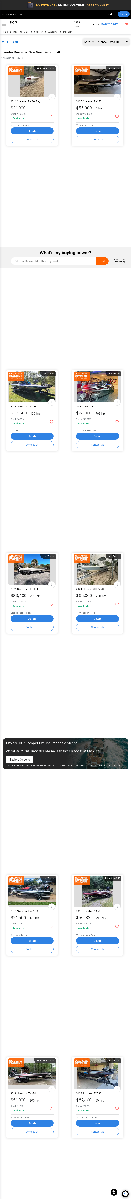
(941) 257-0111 (109, 24)
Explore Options (20, 759)
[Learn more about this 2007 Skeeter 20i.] (97, 386)
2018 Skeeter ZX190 (23, 406)
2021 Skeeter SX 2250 (90, 589)
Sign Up (124, 14)
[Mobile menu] (4, 24)
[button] (114, 1192)
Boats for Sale (21, 32)
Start (102, 261)
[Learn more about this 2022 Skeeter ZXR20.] (97, 1073)
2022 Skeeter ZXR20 (89, 1093)
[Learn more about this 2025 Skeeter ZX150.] (97, 81)
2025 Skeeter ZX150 (89, 101)
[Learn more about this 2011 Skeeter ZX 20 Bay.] (32, 81)
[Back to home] (13, 24)
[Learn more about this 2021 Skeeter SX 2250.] (97, 569)
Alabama (53, 32)
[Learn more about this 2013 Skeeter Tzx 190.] (32, 891)
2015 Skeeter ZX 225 (89, 911)
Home (5, 32)
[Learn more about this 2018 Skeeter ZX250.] (32, 1073)
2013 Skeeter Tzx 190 (24, 911)
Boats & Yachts (9, 14)
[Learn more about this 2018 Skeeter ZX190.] (32, 386)
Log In (110, 14)
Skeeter (38, 32)
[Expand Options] (51, 97)
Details (32, 131)
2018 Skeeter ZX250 (23, 1093)
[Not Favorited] (51, 116)
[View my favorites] (126, 24)
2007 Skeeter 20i (87, 406)
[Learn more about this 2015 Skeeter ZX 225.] (97, 891)
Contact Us (32, 139)
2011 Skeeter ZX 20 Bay (25, 101)
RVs (22, 14)
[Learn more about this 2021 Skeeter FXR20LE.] (32, 569)
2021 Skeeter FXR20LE (25, 589)
